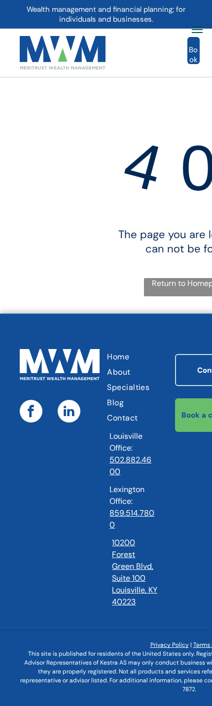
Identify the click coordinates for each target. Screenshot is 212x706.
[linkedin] (69, 412)
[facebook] (31, 412)
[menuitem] (147, 356)
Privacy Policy (169, 645)
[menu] (197, 29)
